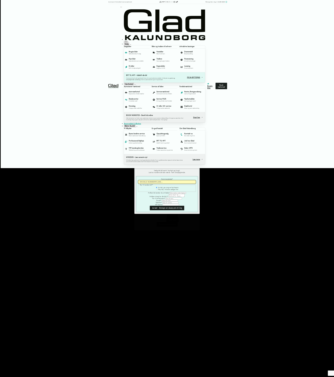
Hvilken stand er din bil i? (159, 196)
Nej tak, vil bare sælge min (168, 189)
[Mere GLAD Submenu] (136, 126)
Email (158, 200)
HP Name (159, 204)
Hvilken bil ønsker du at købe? (159, 192)
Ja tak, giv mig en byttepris (168, 187)
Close (126, 41)
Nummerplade (167, 179)
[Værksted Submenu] (135, 84)
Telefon (159, 202)
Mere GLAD (130, 126)
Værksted (129, 84)
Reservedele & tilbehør (132, 123)
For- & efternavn (158, 198)
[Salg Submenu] (130, 44)
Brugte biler (209, 87)
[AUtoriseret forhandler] (168, 2)
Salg (127, 44)
